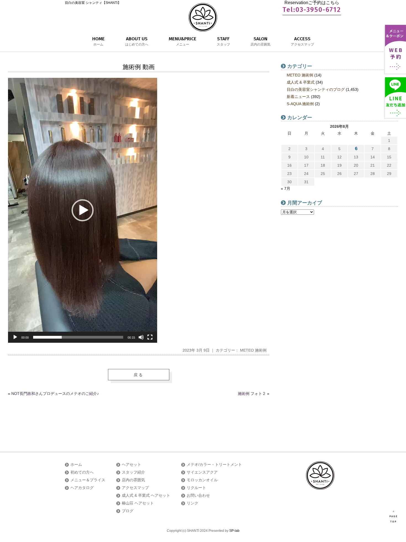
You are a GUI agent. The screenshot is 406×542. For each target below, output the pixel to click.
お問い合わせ (198, 495)
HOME (98, 41)
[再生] (15, 337)
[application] (82, 210)
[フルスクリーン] (150, 337)
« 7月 (285, 188)
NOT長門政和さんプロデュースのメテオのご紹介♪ (55, 393)
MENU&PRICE (182, 41)
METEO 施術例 (253, 350)
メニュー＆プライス (87, 480)
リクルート (196, 487)
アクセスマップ (135, 487)
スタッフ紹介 (133, 472)
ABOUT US (136, 41)
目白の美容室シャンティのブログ (316, 89)
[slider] (78, 337)
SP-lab (234, 531)
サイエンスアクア (202, 472)
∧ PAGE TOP (393, 516)
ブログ (127, 511)
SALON (260, 41)
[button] (83, 210)
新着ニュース (298, 96)
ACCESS (302, 41)
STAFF (223, 41)
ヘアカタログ (82, 487)
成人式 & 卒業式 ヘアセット (146, 495)
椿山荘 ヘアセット (138, 503)
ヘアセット (131, 464)
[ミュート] (141, 337)
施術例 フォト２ (252, 393)
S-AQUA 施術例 (300, 104)
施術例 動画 (139, 66)
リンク (192, 503)
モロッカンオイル (202, 480)
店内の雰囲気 (133, 480)
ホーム (76, 464)
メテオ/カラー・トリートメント (214, 464)
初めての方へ (82, 472)
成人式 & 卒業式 (301, 82)
